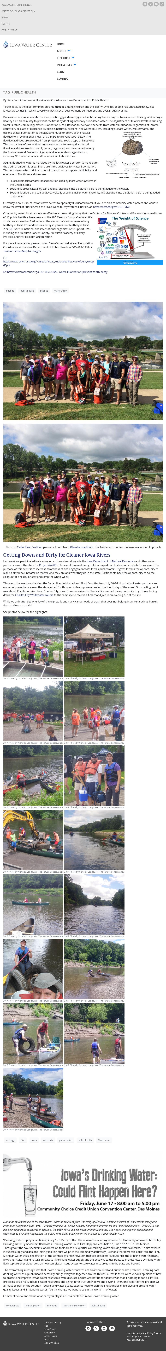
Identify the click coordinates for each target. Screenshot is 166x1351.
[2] (10, 229)
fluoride (10, 290)
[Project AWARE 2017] (83, 360)
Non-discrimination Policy (140, 1333)
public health (27, 290)
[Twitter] (96, 1328)
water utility (60, 290)
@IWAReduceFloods (82, 547)
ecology (10, 1140)
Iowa (34, 1140)
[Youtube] (156, 4)
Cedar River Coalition (30, 547)
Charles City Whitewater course (34, 595)
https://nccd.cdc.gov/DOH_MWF (112, 207)
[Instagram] (162, 4)
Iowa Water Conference (17, 4)
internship (52, 1305)
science (44, 290)
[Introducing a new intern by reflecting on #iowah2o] (83, 1184)
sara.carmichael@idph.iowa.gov (22, 251)
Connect (63, 78)
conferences (12, 1305)
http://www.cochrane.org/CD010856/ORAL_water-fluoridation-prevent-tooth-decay (57, 272)
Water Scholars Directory (18, 11)
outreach (48, 1140)
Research (63, 58)
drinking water (33, 1305)
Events (6, 23)
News (5, 17)
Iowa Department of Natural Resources (111, 561)
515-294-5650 (51, 1342)
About (61, 51)
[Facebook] (144, 4)
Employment (10, 30)
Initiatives (64, 65)
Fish (23, 1140)
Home (61, 44)
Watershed (104, 1140)
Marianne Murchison (74, 1305)
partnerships (65, 1140)
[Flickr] (104, 1328)
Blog (60, 72)
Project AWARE (48, 565)
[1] (26, 110)
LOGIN (142, 1339)
